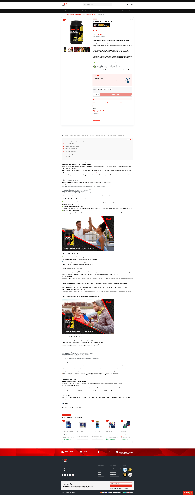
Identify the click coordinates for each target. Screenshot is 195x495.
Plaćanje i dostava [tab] (112, 135)
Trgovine (99, 472)
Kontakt (110, 10)
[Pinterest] (65, 475)
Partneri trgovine (101, 476)
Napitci (103, 114)
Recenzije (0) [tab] (121, 135)
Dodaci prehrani (68, 10)
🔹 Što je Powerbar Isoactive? (69, 143)
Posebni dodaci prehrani (115, 114)
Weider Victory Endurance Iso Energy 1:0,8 (68, 434)
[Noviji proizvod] (132, 19)
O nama (105, 10)
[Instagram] (70, 475)
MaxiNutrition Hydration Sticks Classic (110, 434)
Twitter (96, 111)
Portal (100, 10)
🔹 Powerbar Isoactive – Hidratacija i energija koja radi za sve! (75, 141)
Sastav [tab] (66, 135)
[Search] (110, 4)
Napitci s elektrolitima (107, 114)
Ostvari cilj (81, 10)
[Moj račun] (127, 4)
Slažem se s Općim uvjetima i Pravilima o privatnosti (119, 488)
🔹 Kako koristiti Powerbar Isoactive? (71, 151)
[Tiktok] (73, 475)
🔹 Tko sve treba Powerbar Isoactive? (71, 149)
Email (103, 111)
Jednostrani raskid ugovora (114, 476)
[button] (62, 32)
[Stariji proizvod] (131, 19)
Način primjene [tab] (85, 135)
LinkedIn (98, 111)
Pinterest (101, 111)
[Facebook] (62, 475)
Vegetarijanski (121, 114)
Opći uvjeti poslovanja (113, 470)
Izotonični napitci (99, 114)
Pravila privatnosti (113, 472)
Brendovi (75, 10)
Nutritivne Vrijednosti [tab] (75, 135)
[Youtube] (67, 475)
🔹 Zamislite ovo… (67, 153)
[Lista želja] (130, 4)
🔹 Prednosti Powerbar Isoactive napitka (71, 146)
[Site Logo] (64, 4)
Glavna (63, 10)
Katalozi (130, 10)
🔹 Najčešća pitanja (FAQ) (69, 154)
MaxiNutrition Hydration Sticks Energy (125, 434)
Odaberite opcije (68, 441)
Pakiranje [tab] (92, 135)
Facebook (94, 111)
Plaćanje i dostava (113, 474)
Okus (94, 89)
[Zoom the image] (64, 459)
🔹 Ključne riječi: (67, 156)
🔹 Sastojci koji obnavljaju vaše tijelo (70, 148)
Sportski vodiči (88, 10)
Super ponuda (125, 10)
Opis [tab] (62, 135)
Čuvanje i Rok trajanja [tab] (101, 135)
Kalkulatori (95, 10)
